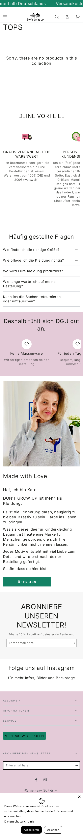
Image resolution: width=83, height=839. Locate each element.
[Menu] (5, 16)
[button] (57, 16)
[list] (41, 169)
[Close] (79, 797)
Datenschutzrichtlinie (19, 821)
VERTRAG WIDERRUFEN (24, 736)
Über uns (27, 582)
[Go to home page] (35, 17)
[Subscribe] (74, 643)
